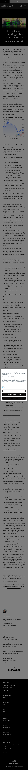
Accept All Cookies (14, 398)
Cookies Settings (14, 391)
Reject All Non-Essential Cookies (14, 394)
